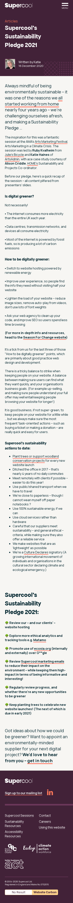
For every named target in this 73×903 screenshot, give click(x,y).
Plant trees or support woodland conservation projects (36, 458)
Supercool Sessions (19, 815)
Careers (45, 821)
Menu (65, 7)
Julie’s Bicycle (14, 154)
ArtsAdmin (12, 159)
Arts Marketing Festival (51, 141)
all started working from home (33, 101)
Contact (45, 815)
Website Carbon (44, 892)
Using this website (52, 827)
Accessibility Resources (14, 833)
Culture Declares (36, 552)
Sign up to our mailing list (23, 793)
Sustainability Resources (14, 823)
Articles (11, 21)
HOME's (32, 163)
